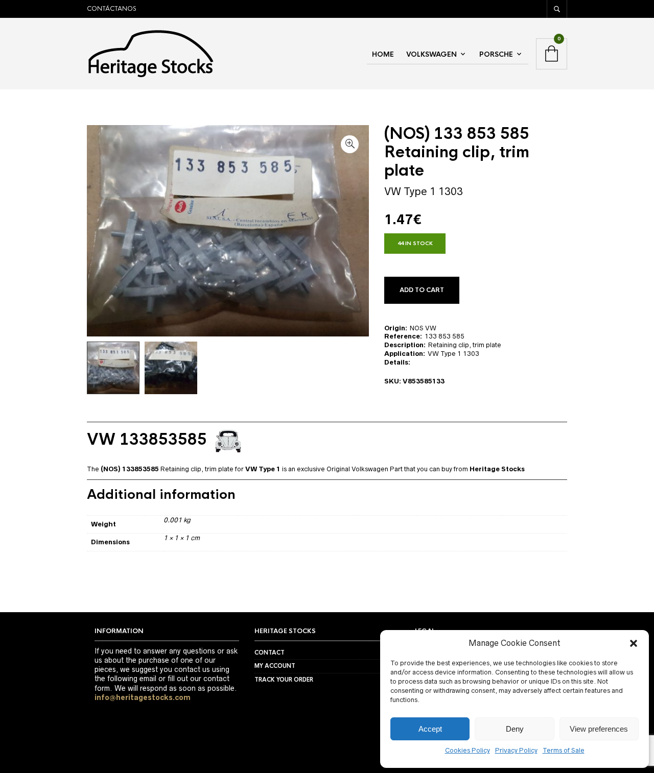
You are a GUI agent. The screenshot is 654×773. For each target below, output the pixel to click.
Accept (430, 728)
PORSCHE (496, 54)
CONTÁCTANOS (111, 9)
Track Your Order (283, 679)
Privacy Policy (516, 750)
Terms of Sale (564, 750)
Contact (269, 652)
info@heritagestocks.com (143, 697)
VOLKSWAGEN (431, 54)
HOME (383, 54)
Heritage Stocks (497, 469)
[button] (633, 643)
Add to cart (422, 290)
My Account (274, 665)
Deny (515, 728)
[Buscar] (557, 9)
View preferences (599, 728)
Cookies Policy (467, 750)
